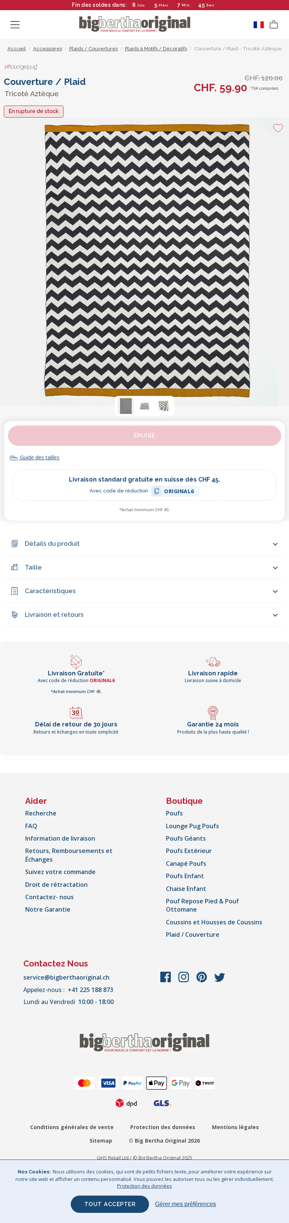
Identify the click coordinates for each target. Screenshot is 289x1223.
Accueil (17, 48)
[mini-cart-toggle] (274, 25)
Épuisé (144, 435)
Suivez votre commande (60, 872)
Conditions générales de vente (72, 1127)
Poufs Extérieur (189, 851)
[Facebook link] (166, 981)
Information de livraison (60, 838)
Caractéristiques (50, 591)
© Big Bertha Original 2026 (164, 1140)
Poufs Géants (186, 838)
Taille (33, 567)
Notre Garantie (47, 909)
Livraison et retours (54, 614)
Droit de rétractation (56, 884)
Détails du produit (52, 543)
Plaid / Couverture (192, 934)
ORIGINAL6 (179, 492)
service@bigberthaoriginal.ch (66, 977)
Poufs (174, 813)
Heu (163, 5)
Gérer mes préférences (185, 1204)
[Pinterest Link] (202, 981)
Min (186, 5)
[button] (125, 406)
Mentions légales (235, 1127)
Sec (211, 5)
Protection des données (162, 1127)
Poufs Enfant (185, 876)
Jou (141, 5)
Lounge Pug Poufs (192, 826)
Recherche (40, 813)
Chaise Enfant (186, 889)
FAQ (31, 826)
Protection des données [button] (144, 1185)
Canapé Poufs (186, 863)
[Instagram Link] (184, 981)
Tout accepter (110, 1204)
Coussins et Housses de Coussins (214, 922)
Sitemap (101, 1140)
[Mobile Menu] (15, 25)
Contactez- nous (49, 897)
